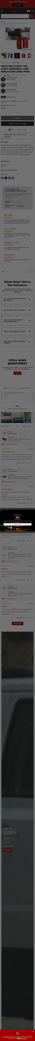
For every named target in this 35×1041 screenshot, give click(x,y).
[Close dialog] (0, 510)
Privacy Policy (24, 1038)
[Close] (33, 1031)
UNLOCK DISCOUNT (17, 524)
